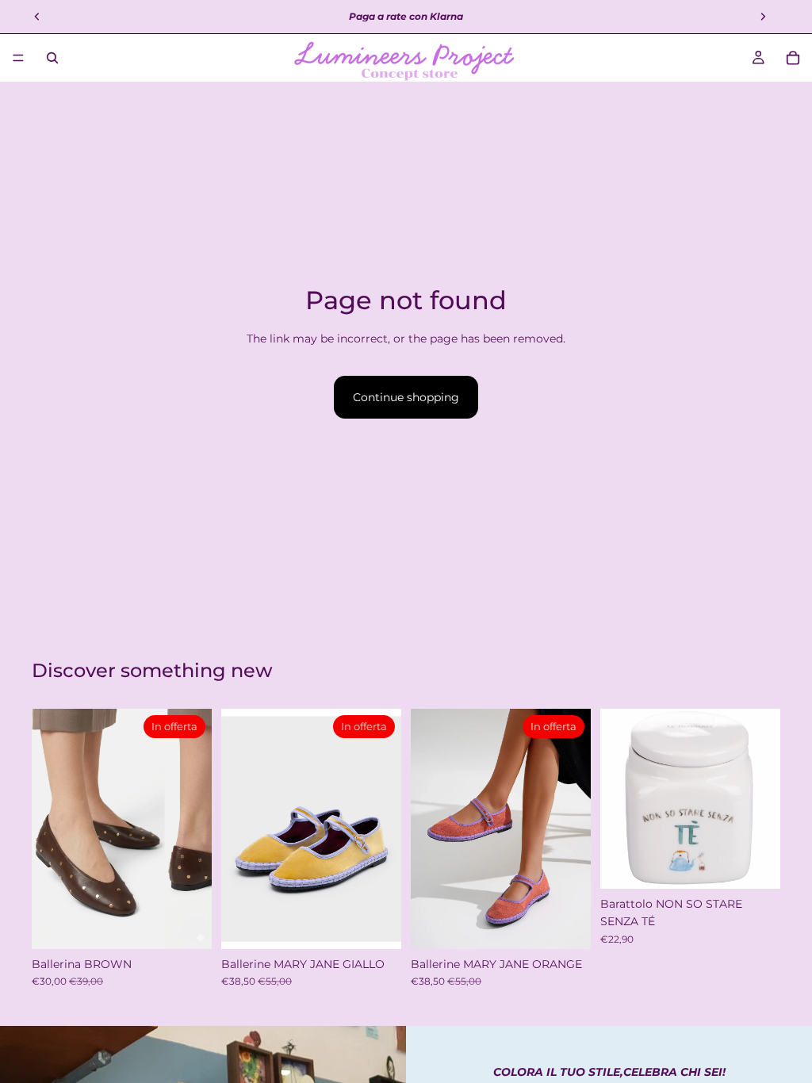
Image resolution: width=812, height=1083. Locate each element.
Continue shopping (406, 397)
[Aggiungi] (755, 864)
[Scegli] (187, 924)
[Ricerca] (52, 57)
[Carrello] (793, 57)
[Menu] (18, 58)
